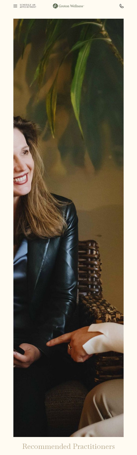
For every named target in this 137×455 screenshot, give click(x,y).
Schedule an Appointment (28, 6)
